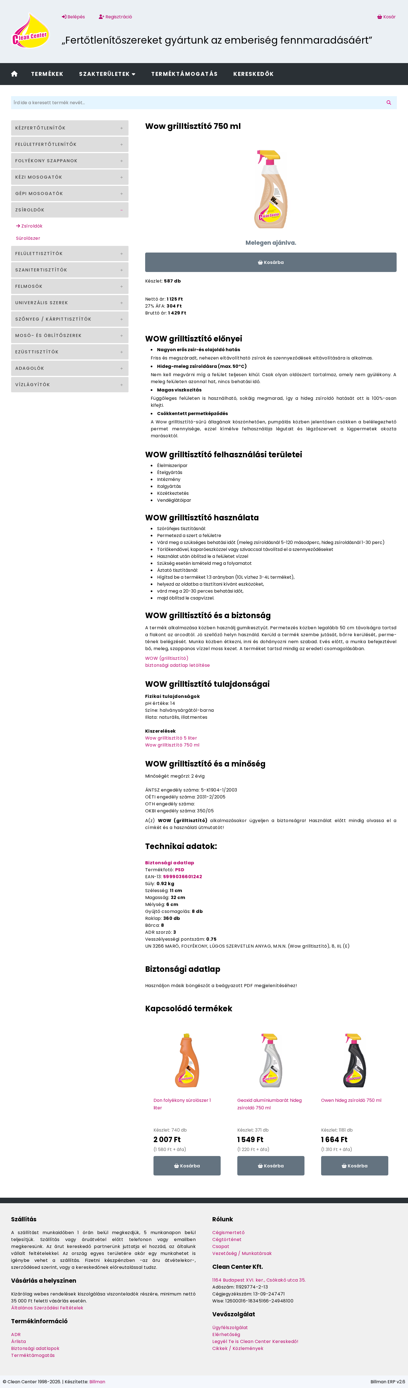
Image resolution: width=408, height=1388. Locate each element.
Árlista (18, 1341)
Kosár (389, 17)
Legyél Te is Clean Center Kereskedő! (255, 1341)
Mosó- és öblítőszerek (48, 335)
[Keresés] (390, 102)
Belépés (75, 17)
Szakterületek (105, 74)
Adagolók (29, 368)
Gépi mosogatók (39, 193)
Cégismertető (228, 1232)
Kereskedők (253, 74)
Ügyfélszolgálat (230, 1327)
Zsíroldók (30, 210)
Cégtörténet (227, 1239)
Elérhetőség (226, 1334)
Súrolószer (28, 238)
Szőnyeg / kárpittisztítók (53, 319)
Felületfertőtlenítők (46, 144)
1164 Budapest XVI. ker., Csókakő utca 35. (259, 1280)
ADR (16, 1334)
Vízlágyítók (32, 384)
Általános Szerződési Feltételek (47, 1308)
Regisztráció (118, 17)
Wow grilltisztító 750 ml (172, 745)
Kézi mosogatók (38, 177)
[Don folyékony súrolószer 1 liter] (187, 1063)
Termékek (47, 74)
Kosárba (273, 262)
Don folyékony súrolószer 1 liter (182, 1104)
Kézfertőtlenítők (40, 128)
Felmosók (29, 286)
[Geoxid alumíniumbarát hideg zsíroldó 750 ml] (270, 1063)
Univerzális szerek (41, 302)
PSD (180, 870)
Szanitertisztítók (41, 270)
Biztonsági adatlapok (35, 1348)
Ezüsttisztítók (37, 352)
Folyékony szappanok (46, 161)
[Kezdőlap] (14, 74)
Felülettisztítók (39, 253)
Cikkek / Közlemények (237, 1348)
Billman (97, 1382)
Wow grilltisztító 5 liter (171, 738)
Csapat (220, 1246)
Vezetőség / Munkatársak (242, 1253)
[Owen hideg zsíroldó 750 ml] (354, 1063)
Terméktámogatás (184, 74)
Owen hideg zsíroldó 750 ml (351, 1100)
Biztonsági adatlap (169, 863)
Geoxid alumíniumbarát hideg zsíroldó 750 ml (269, 1104)
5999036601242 (182, 876)
